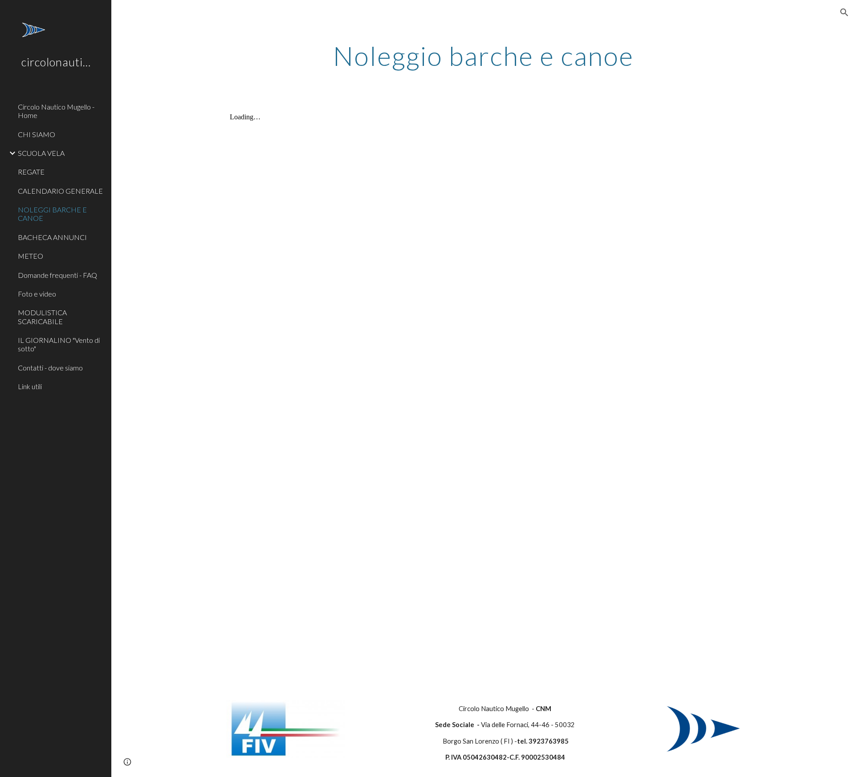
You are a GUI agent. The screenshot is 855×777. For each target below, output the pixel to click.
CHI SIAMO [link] (36, 134)
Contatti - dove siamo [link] (50, 367)
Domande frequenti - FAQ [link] (57, 275)
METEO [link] (30, 256)
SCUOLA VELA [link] (41, 153)
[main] (483, 55)
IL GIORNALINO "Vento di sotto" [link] (59, 344)
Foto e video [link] (37, 293)
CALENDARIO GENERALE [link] (60, 191)
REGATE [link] (31, 171)
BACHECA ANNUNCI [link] (52, 237)
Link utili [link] (30, 386)
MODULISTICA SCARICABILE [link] (42, 316)
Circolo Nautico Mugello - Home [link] (56, 110)
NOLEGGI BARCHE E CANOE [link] (52, 213)
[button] (844, 12)
